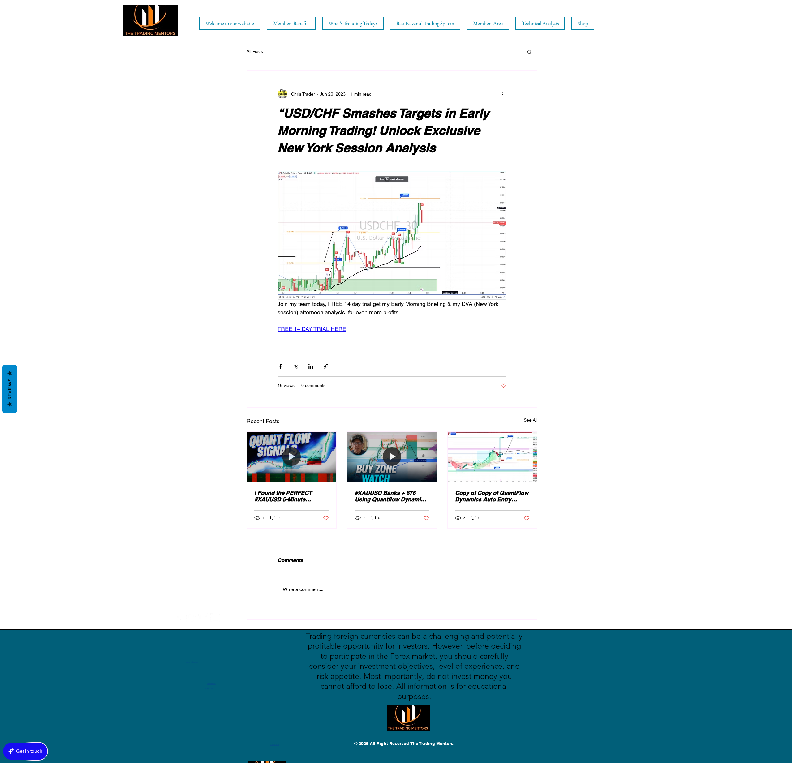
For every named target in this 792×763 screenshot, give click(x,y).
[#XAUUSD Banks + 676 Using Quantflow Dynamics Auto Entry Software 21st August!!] (392, 457)
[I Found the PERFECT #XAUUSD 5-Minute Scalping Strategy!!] (291, 457)
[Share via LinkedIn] (311, 366)
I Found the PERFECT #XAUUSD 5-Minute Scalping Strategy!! (283, 496)
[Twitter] (191, 617)
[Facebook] (179, 617)
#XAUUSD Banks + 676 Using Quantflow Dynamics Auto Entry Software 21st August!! (391, 496)
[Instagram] (215, 617)
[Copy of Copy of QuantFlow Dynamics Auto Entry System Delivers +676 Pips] (492, 457)
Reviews (9, 388)
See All (530, 420)
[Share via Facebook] (280, 366)
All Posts (255, 51)
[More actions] (502, 94)
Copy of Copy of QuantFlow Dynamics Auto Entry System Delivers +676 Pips (491, 496)
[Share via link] (326, 366)
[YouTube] (203, 617)
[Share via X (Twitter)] (296, 366)
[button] (529, 51)
